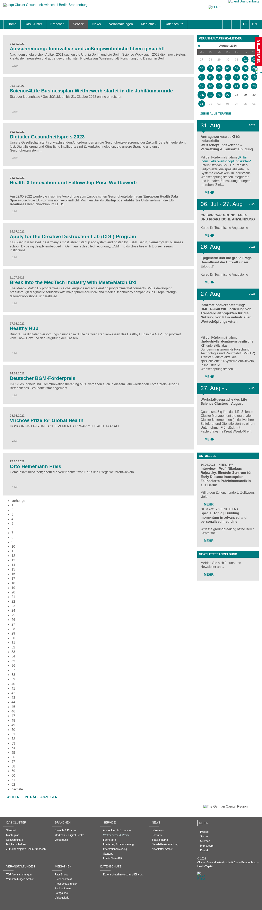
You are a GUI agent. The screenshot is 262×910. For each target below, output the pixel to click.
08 (245, 68)
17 (13, 578)
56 (13, 757)
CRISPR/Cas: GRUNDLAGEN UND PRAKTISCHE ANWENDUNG (228, 217)
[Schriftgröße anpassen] (236, 24)
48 (13, 720)
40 (13, 684)
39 (13, 679)
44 (13, 702)
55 (13, 752)
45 (13, 707)
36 (13, 665)
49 (13, 725)
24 (13, 610)
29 (13, 633)
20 (13, 592)
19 (13, 588)
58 (13, 766)
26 (13, 619)
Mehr (209, 192)
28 (13, 629)
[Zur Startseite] (45, 7)
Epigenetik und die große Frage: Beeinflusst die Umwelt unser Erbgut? (227, 262)
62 (13, 784)
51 (13, 734)
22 (13, 601)
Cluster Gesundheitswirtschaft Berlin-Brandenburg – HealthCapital (228, 864)
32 (13, 647)
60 (13, 775)
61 (13, 780)
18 (13, 583)
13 (13, 560)
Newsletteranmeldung (218, 554)
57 (13, 761)
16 (254, 77)
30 (13, 638)
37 (13, 670)
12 (13, 555)
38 (13, 674)
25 (13, 615)
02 (254, 59)
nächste (17, 789)
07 (236, 68)
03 (201, 68)
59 (13, 771)
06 (227, 68)
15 (13, 569)
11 (13, 551)
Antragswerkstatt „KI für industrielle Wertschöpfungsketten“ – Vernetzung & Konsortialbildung (227, 143)
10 (13, 546)
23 (13, 606)
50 (13, 729)
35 (13, 661)
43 (13, 697)
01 (245, 59)
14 (13, 565)
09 (254, 68)
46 (13, 711)
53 (13, 743)
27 (13, 624)
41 (13, 688)
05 (219, 68)
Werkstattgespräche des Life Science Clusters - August (224, 402)
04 (210, 68)
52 (13, 738)
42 (13, 693)
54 (13, 748)
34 (13, 656)
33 (13, 652)
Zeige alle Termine (215, 113)
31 (13, 642)
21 (13, 597)
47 (13, 716)
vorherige (18, 500)
